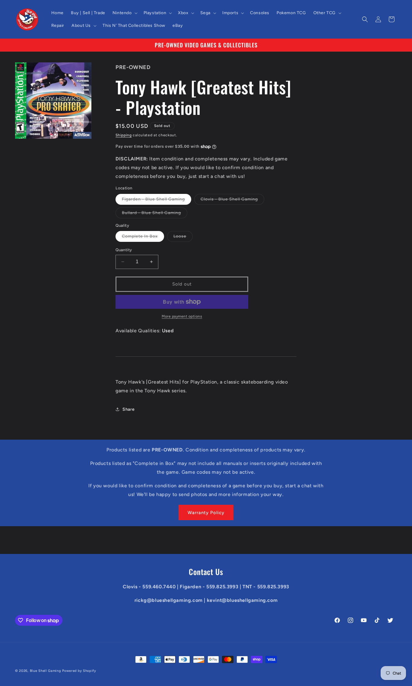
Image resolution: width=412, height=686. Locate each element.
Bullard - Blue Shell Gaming (154, 214)
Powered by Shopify (79, 671)
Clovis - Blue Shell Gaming (232, 200)
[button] (124, 13)
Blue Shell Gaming (45, 671)
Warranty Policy (206, 512)
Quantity (124, 250)
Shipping (124, 135)
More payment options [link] (182, 316)
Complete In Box (143, 237)
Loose (183, 237)
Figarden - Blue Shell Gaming (156, 200)
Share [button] (128, 409)
